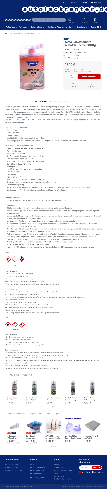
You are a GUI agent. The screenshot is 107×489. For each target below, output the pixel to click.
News (85, 2)
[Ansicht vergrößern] (32, 65)
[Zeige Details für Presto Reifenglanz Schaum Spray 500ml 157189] (73, 387)
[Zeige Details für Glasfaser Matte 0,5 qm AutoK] (92, 425)
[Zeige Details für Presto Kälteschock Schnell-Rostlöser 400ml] (15, 387)
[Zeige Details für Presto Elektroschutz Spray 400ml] (34, 387)
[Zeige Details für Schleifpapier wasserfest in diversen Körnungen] (34, 425)
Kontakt (66, 2)
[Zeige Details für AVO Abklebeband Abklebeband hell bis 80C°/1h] (53, 425)
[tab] (41, 101)
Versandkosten (86, 71)
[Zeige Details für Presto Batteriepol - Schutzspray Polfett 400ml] (53, 387)
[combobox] (49, 20)
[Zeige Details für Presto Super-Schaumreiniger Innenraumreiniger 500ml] (92, 387)
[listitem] (32, 65)
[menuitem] (11, 27)
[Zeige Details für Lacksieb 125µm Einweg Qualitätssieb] (73, 425)
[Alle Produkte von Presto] (66, 39)
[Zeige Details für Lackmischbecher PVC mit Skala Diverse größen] (15, 425)
